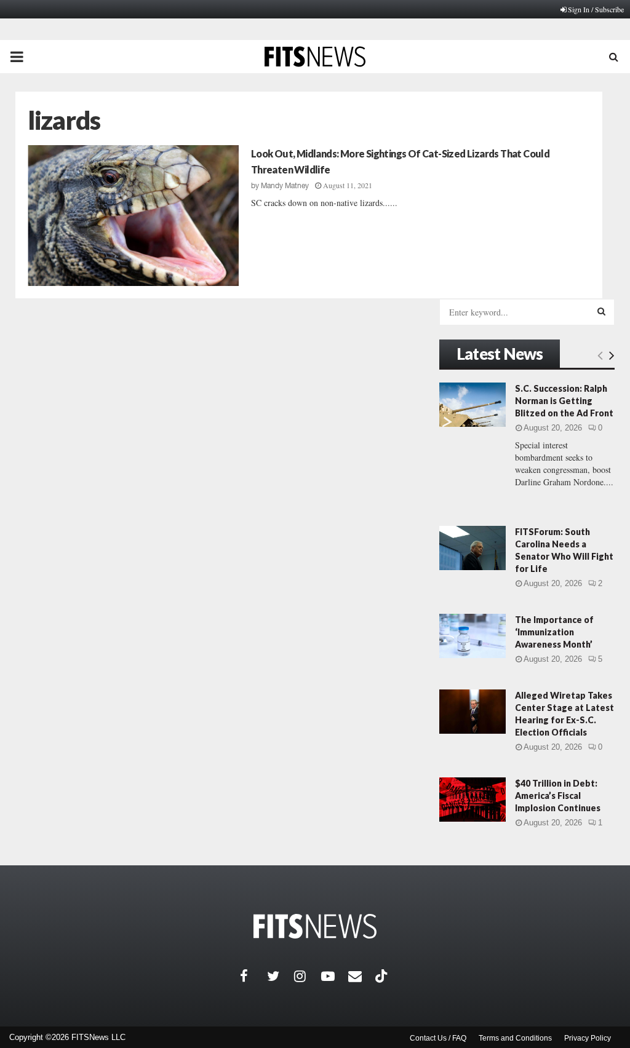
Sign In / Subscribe (596, 9)
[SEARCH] (601, 311)
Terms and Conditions (515, 1038)
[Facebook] (253, 976)
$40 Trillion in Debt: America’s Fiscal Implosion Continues (557, 795)
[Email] (361, 976)
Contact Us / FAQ (438, 1038)
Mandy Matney (285, 185)
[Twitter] (280, 976)
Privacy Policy (587, 1038)
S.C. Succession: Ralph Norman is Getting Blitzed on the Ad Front (564, 400)
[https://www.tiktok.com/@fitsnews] (382, 976)
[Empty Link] (600, 355)
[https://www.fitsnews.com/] (315, 926)
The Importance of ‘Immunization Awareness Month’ (554, 631)
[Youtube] (334, 976)
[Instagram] (307, 976)
